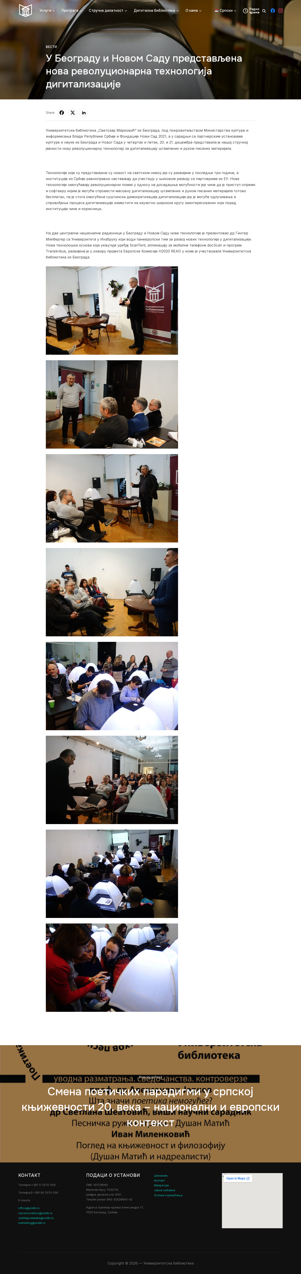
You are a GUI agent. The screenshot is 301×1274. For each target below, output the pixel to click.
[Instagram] (280, 10)
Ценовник (161, 1175)
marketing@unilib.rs (31, 1223)
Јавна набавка (164, 1190)
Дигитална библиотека (154, 10)
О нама (192, 10)
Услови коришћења (168, 1195)
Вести (51, 47)
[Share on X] (72, 112)
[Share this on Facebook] (61, 112)
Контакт (159, 1180)
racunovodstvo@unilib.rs (35, 1213)
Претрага (69, 10)
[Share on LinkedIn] (83, 112)
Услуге (45, 10)
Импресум (161, 1185)
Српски (226, 10)
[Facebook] (273, 10)
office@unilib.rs (29, 1208)
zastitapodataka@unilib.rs (36, 1218)
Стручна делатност (106, 10)
